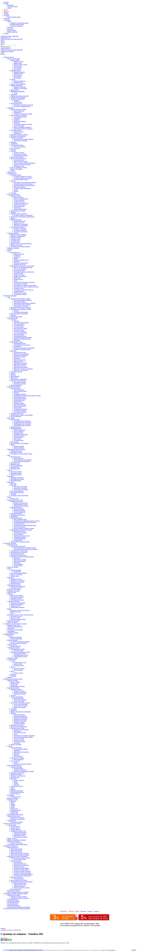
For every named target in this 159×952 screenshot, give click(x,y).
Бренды (6, 12)
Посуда (77, 911)
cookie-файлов (111, 950)
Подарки (6, 14)
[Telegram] (11, 940)
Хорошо (134, 950)
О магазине (7, 20)
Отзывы (6, 33)
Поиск (2, 40)
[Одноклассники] (4, 940)
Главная (6, 2)
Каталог (6, 3)
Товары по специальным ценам (19, 23)
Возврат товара (11, 30)
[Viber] (6, 940)
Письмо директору (12, 32)
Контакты (7, 18)
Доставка (6, 15)
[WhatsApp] (9, 940)
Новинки (6, 11)
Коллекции (10, 5)
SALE (5, 9)
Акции (9, 21)
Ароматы (96, 911)
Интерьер (83, 911)
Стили (9, 8)
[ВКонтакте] (2, 940)
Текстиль (89, 911)
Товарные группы (12, 6)
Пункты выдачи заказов (14, 17)
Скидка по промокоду (17, 26)
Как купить (10, 29)
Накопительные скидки (17, 24)
